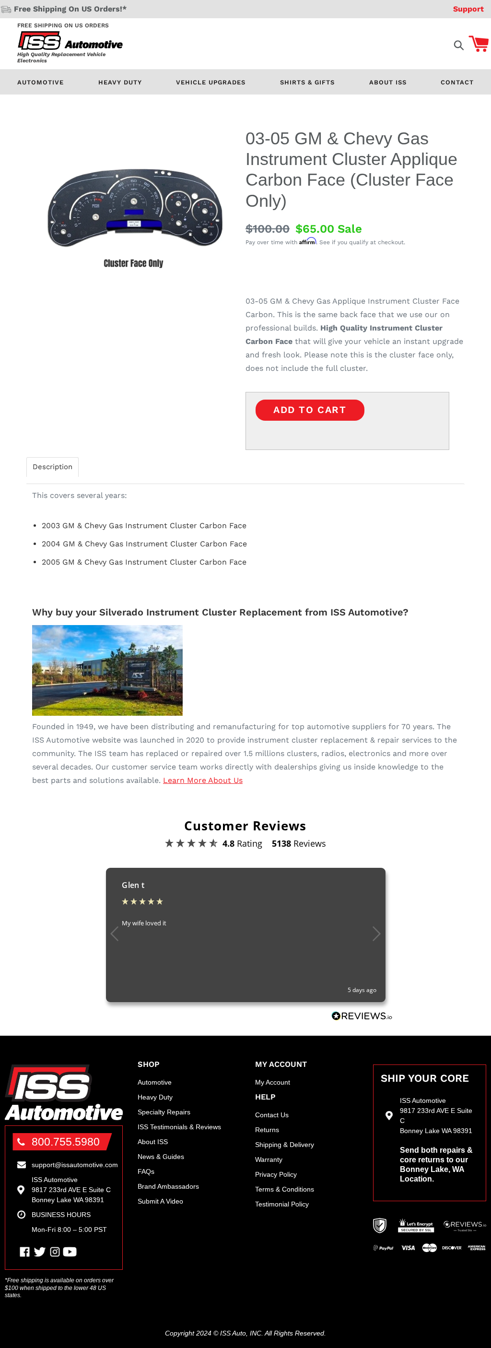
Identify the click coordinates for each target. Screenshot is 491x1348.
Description (52, 467)
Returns (267, 1130)
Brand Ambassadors (168, 1186)
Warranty (268, 1159)
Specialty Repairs (164, 1112)
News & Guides (161, 1156)
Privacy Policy (276, 1174)
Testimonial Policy (282, 1204)
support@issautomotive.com (75, 1165)
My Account (272, 1082)
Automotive (40, 82)
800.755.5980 (66, 1141)
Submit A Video (160, 1201)
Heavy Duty (120, 82)
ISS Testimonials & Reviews (179, 1127)
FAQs (146, 1171)
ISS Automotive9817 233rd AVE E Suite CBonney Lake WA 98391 (71, 1190)
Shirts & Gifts (307, 82)
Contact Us (272, 1115)
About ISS (388, 82)
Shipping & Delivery (284, 1144)
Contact (457, 82)
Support (468, 8)
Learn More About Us (203, 780)
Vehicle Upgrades (211, 82)
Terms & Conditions (284, 1189)
